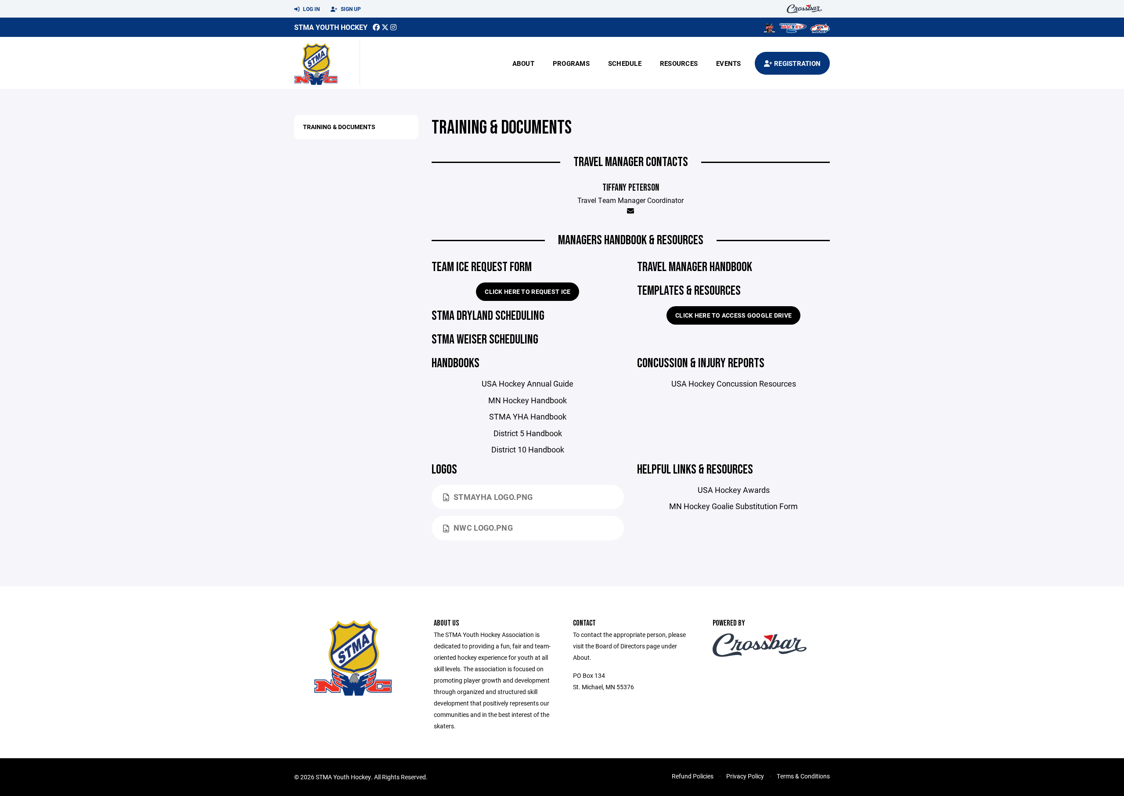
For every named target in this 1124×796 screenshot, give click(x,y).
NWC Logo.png (483, 527)
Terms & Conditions (803, 776)
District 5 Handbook (528, 433)
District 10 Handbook (527, 449)
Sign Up (350, 8)
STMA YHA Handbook (527, 416)
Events (728, 63)
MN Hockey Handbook (527, 400)
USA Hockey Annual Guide (527, 383)
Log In (311, 8)
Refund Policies (692, 776)
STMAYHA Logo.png (493, 497)
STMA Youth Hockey (330, 27)
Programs (571, 63)
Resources (679, 63)
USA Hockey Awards (734, 490)
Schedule (624, 63)
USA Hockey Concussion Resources (733, 383)
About (523, 63)
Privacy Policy (745, 776)
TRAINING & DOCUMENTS (339, 127)
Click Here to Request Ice (527, 291)
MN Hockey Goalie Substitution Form (733, 506)
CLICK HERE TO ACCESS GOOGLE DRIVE (733, 315)
